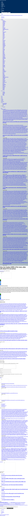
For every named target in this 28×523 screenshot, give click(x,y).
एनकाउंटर (4, 40)
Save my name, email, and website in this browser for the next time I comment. (11, 374)
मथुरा (3, 68)
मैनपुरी (4, 73)
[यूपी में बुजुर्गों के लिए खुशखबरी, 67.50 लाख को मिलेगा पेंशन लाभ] (5, 392)
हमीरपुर (4, 88)
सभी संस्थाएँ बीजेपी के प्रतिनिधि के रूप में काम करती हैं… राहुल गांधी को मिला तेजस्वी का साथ (13, 400)
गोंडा (3, 48)
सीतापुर (4, 85)
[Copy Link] (14, 283)
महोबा (3, 69)
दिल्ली (3, 95)
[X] (14, 280)
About (2, 2)
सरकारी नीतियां (5, 103)
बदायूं (3, 59)
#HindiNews (19, 502)
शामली (4, 79)
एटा (3, 39)
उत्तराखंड (4, 92)
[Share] (14, 284)
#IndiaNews (23, 502)
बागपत (4, 63)
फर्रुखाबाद (4, 57)
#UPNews (2, 505)
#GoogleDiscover (14, 502)
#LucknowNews (6, 503)
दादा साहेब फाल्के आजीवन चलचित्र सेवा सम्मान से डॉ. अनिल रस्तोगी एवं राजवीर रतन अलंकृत (14, 348)
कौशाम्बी (4, 44)
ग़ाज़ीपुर (4, 47)
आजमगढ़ (4, 37)
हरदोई (3, 30)
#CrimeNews (9, 502)
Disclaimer (2, 4)
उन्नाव (3, 38)
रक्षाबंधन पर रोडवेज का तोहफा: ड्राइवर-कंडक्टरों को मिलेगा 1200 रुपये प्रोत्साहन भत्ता (15, 249)
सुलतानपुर (4, 86)
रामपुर (3, 74)
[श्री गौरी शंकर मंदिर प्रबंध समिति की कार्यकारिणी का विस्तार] (4, 329)
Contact (2, 3)
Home (2, 1)
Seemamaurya (2, 299)
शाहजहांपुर (4, 80)
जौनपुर (4, 50)
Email (1, 371)
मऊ (3, 67)
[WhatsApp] (14, 279)
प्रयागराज (4, 27)
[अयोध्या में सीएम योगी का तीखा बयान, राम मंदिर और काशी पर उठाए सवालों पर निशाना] (14, 357)
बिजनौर (4, 66)
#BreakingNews (4, 502)
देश (1, 96)
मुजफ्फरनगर (4, 71)
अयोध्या (4, 25)
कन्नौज (4, 41)
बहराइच (4, 62)
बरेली (3, 60)
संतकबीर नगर (4, 82)
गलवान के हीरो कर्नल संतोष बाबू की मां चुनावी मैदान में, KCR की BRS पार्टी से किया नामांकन (13, 340)
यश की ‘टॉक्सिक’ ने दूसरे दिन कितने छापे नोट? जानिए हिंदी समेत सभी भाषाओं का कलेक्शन (13, 459)
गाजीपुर (4, 46)
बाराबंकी (4, 65)
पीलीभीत (4, 54)
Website (1, 372)
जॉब (3, 105)
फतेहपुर (4, 56)
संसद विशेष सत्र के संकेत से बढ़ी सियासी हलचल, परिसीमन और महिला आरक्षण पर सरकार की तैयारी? (14, 446)
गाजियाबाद (4, 45)
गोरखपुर (4, 24)
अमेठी (3, 33)
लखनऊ (2, 5)
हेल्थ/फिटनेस (4, 104)
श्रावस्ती (4, 81)
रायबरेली (4, 28)
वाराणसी (4, 23)
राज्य (1, 90)
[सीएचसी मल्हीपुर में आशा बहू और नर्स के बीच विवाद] (5, 382)
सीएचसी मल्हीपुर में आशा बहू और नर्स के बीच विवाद (7, 383)
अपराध (2, 98)
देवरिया (4, 52)
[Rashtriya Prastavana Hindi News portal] (11, 15)
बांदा (3, 26)
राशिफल (2, 99)
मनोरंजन (2, 100)
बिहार (3, 94)
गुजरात (4, 91)
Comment (1, 368)
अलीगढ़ (4, 35)
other (2, 102)
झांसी (3, 51)
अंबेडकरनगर (4, 21)
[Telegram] (14, 282)
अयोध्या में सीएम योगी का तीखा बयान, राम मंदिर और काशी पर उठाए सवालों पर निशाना (12, 358)
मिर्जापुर (4, 70)
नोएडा (3, 53)
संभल (3, 83)
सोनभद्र (4, 87)
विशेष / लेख (2, 101)
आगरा (3, 36)
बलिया (4, 61)
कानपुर (4, 42)
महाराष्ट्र (4, 93)
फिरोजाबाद (4, 58)
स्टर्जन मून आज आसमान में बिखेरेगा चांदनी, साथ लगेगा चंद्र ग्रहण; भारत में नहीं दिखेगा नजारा (13, 418)
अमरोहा (4, 32)
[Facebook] (14, 281)
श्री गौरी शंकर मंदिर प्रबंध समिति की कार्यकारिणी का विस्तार (9, 331)
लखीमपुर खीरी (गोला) (5, 29)
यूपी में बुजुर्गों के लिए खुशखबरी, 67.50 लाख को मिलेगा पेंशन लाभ (9, 393)
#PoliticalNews (17, 503)
